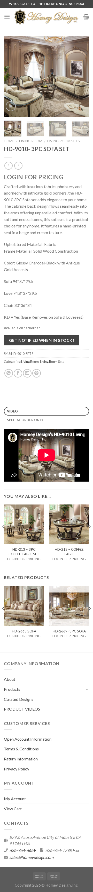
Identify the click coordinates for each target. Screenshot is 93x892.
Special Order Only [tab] (25, 420)
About (9, 679)
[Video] (11, 106)
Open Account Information (27, 739)
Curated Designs (18, 699)
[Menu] (7, 16)
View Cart (13, 808)
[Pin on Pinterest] (36, 373)
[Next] (81, 76)
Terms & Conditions (21, 748)
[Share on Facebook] (18, 373)
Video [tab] (12, 411)
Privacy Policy (16, 768)
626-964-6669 (22, 850)
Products (12, 689)
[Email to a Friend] (27, 373)
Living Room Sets (63, 141)
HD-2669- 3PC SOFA (69, 631)
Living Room (30, 141)
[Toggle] (87, 689)
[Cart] (86, 16)
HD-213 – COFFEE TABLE (69, 551)
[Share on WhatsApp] (8, 373)
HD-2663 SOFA (24, 631)
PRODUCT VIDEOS (22, 708)
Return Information (21, 758)
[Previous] (12, 76)
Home (9, 141)
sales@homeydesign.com (31, 857)
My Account (15, 798)
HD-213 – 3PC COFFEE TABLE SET (24, 551)
